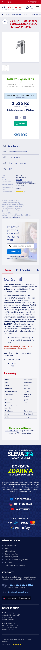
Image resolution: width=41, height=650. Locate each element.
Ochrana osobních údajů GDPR (16, 559)
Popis (8, 270)
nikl (12, 366)
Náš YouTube (23, 509)
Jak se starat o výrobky (17, 163)
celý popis (15, 217)
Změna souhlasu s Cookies (15, 565)
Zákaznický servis (11, 557)
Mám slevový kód (11, 545)
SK (11, 2)
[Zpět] (5, 21)
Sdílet (10, 168)
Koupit (22, 124)
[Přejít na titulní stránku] (12, 8)
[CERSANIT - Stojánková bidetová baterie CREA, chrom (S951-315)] (20, 47)
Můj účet (8, 548)
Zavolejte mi (14, 252)
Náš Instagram (23, 504)
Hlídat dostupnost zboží (17, 151)
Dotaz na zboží (14, 157)
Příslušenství (24, 270)
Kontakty (8, 562)
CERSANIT (19, 180)
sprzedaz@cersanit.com (24, 182)
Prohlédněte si (11, 430)
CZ (7, 2)
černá (13, 363)
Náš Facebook (23, 499)
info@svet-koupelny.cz (18, 592)
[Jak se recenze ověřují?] (11, 192)
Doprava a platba (11, 554)
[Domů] (3, 2)
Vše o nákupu (10, 551)
